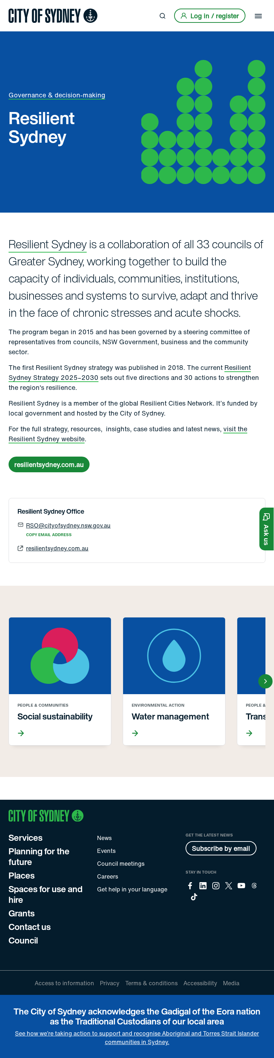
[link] (53, 16)
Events (106, 850)
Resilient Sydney (48, 244)
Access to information (64, 983)
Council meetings (120, 863)
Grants (22, 913)
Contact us (30, 926)
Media (231, 983)
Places (22, 875)
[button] (266, 529)
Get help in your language (132, 889)
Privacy (110, 983)
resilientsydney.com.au (49, 464)
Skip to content (18, 6)
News (104, 838)
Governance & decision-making (57, 95)
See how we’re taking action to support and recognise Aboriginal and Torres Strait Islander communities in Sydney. (137, 1037)
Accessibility (200, 983)
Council (23, 940)
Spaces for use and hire (45, 894)
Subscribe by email (221, 848)
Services (25, 837)
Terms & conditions (151, 983)
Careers (107, 876)
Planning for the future (39, 856)
